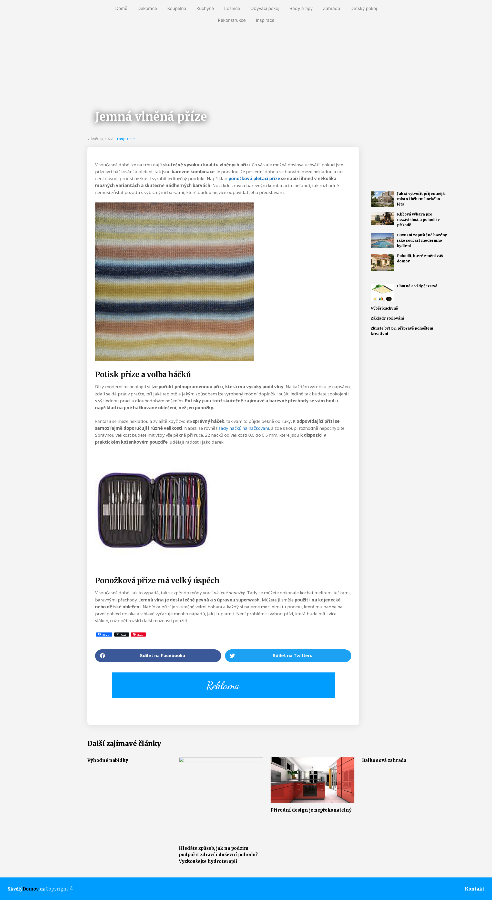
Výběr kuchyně (384, 308)
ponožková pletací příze (254, 178)
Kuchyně (205, 8)
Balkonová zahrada (384, 760)
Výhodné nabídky (107, 760)
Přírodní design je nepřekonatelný (311, 810)
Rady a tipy (301, 8)
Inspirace (265, 20)
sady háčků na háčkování (244, 428)
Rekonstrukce (232, 20)
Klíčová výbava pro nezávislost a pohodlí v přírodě (418, 219)
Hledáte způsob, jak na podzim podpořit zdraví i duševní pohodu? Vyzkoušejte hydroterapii (218, 854)
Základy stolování (387, 318)
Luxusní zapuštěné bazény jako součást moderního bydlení (422, 240)
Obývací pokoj (264, 8)
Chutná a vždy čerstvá (417, 286)
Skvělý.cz (26, 889)
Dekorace (147, 8)
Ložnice (232, 8)
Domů (121, 8)
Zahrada (331, 8)
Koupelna (176, 8)
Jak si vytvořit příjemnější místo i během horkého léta (421, 199)
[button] (158, 655)
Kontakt (474, 889)
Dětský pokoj (364, 8)
